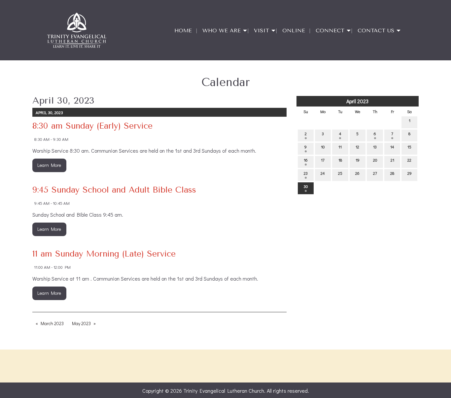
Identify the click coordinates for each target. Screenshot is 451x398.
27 (375, 173)
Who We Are (221, 30)
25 (340, 173)
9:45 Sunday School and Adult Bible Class (114, 190)
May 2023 (81, 323)
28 (392, 173)
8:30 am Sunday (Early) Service (92, 126)
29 (409, 173)
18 (340, 160)
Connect (330, 30)
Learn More (49, 165)
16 (306, 160)
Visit (261, 30)
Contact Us (376, 30)
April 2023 (357, 101)
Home (183, 30)
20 (375, 160)
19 (358, 160)
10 (323, 146)
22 (409, 160)
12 (357, 146)
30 (306, 186)
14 (392, 146)
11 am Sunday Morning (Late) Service (104, 254)
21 (392, 160)
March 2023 (52, 323)
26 (357, 173)
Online (293, 30)
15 (409, 146)
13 (375, 146)
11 (340, 146)
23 (306, 173)
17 (323, 160)
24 (323, 173)
